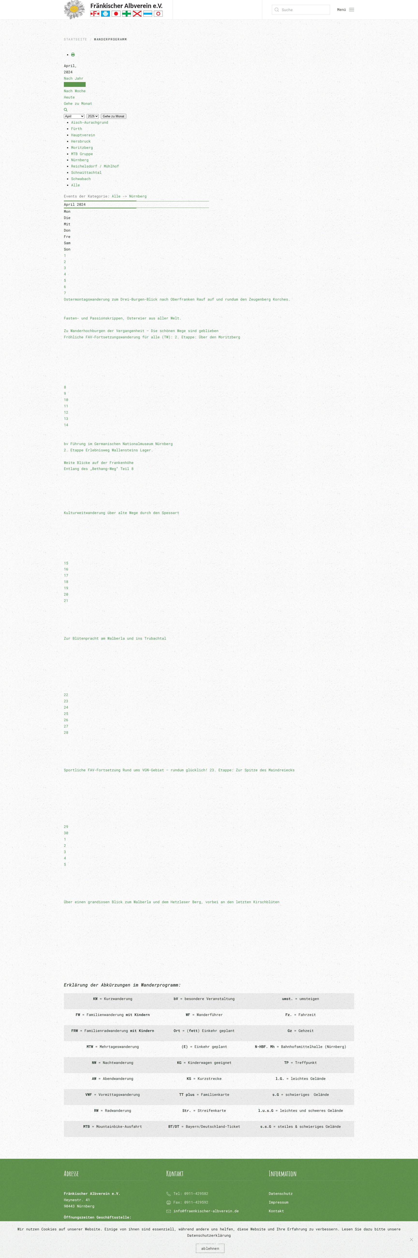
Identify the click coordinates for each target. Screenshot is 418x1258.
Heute (69, 97)
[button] (345, 9)
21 (66, 600)
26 (66, 719)
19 (66, 587)
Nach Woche (75, 90)
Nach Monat (75, 84)
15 (66, 563)
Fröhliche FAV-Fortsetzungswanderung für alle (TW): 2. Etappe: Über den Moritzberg (152, 336)
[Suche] (65, 109)
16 (66, 569)
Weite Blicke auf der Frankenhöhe (99, 462)
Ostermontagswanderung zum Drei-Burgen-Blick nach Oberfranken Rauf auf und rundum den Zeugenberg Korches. (177, 299)
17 (66, 575)
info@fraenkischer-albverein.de (206, 1210)
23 (66, 700)
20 (66, 594)
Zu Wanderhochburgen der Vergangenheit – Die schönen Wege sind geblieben (141, 330)
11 (66, 405)
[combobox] (301, 10)
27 (66, 726)
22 (66, 694)
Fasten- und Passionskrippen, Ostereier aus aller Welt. (122, 318)
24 (66, 707)
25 (66, 713)
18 (66, 581)
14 (66, 424)
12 (66, 412)
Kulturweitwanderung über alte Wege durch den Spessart (121, 512)
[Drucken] (73, 54)
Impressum (278, 1202)
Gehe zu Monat (113, 116)
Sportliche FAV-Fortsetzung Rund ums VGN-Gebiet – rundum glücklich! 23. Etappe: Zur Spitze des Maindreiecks (179, 769)
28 (66, 732)
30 (66, 832)
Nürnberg (138, 196)
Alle (116, 196)
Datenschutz (281, 1193)
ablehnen (210, 1248)
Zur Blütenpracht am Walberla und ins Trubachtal (115, 638)
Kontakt (276, 1210)
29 (66, 826)
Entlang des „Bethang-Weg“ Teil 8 (99, 468)
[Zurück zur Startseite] (113, 9)
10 (66, 399)
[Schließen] (411, 1239)
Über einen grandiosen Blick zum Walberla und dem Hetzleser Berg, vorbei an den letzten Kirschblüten (171, 901)
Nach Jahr (73, 78)
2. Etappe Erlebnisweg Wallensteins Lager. (108, 449)
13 (66, 418)
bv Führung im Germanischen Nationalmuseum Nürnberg (118, 443)
